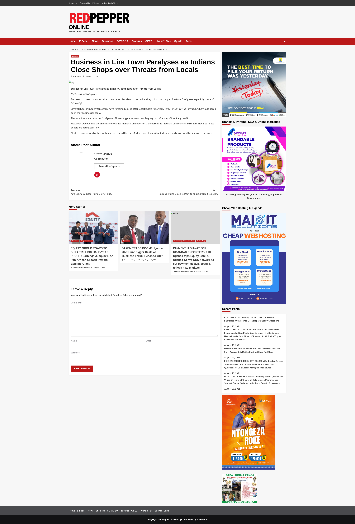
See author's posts (109, 166)
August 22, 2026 (99, 267)
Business (107, 41)
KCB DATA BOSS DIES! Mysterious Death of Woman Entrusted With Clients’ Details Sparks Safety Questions (251, 319)
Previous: (91, 192)
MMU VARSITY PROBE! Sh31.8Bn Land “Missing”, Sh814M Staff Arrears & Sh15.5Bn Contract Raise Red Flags (252, 350)
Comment (76, 302)
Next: (188, 192)
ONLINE (79, 27)
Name (74, 340)
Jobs (189, 41)
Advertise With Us (110, 3)
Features (136, 41)
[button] (284, 41)
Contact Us (85, 3)
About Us (73, 3)
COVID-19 (122, 41)
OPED (148, 41)
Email (148, 340)
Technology (201, 241)
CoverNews (187, 519)
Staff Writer (77, 76)
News (95, 41)
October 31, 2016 (91, 76)
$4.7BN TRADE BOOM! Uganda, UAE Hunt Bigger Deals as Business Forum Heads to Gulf (142, 252)
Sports (178, 41)
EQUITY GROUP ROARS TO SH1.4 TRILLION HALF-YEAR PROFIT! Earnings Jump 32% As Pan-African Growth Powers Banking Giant (92, 256)
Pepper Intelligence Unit (81, 267)
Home (72, 41)
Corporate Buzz (86, 241)
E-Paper (95, 3)
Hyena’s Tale (163, 41)
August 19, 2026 (150, 260)
